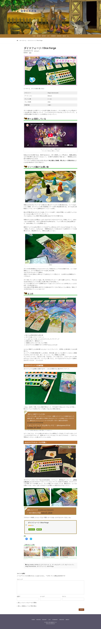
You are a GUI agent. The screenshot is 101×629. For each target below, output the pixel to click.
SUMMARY (55, 619)
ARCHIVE (61, 619)
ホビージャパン (69, 564)
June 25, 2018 (46, 513)
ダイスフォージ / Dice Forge (35, 40)
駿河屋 (39, 529)
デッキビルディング (58, 564)
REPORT (44, 619)
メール (42, 596)
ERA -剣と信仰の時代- (28, 557)
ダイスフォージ (41, 566)
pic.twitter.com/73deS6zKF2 (46, 510)
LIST (49, 619)
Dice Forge (50, 566)
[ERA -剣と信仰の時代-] (32, 551)
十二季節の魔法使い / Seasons (48, 557)
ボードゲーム (23, 40)
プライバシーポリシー (50, 623)
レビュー (36, 51)
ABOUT (67, 619)
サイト (64, 596)
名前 (18, 596)
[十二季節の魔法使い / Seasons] (50, 551)
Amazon (31, 529)
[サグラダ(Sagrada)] (68, 551)
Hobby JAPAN (34, 564)
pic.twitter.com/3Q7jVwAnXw (35, 422)
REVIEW (38, 619)
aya (30, 52)
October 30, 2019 (34, 427)
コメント (20, 579)
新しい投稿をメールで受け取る (27, 606)
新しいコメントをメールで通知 (27, 602)
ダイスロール (45, 564)
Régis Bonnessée (30, 566)
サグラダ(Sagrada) (64, 557)
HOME (33, 619)
